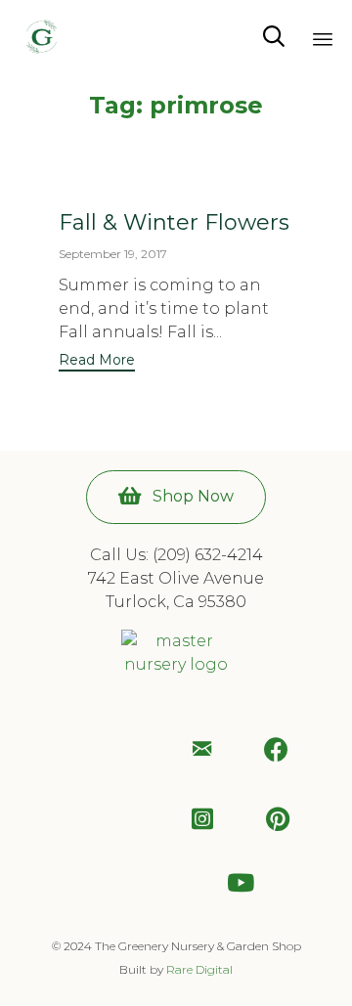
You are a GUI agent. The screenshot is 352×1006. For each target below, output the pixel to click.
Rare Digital (199, 969)
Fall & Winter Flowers (174, 222)
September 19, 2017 (113, 253)
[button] (97, 362)
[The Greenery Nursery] (42, 37)
